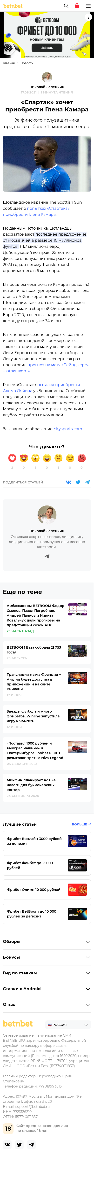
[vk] (7, 1144)
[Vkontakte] (68, 482)
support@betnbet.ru (32, 1106)
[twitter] (19, 1144)
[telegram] (31, 1144)
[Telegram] (87, 482)
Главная (9, 63)
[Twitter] (77, 482)
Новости (27, 63)
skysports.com (68, 429)
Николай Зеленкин (46, 87)
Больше (79, 824)
